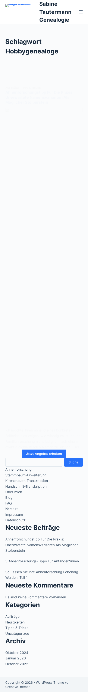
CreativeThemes (17, 687)
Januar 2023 (15, 658)
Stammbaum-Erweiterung (26, 475)
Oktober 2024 (16, 652)
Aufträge (12, 87)
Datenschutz (15, 520)
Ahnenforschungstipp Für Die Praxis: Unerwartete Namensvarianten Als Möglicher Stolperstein (39, 97)
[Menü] (81, 12)
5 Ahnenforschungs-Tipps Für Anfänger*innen (42, 561)
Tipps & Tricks (31, 87)
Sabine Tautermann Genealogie (55, 12)
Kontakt (11, 509)
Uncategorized (17, 633)
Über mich (13, 492)
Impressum (14, 514)
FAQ (8, 503)
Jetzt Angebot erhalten (44, 454)
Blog (9, 497)
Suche (73, 462)
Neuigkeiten (15, 622)
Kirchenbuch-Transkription (26, 481)
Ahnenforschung (18, 469)
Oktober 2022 (16, 664)
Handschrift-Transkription (26, 486)
